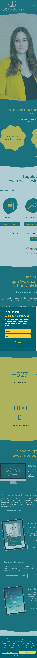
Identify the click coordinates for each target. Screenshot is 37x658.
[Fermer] (34, 639)
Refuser (10, 652)
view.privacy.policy (25, 648)
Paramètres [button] (18, 655)
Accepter (27, 652)
